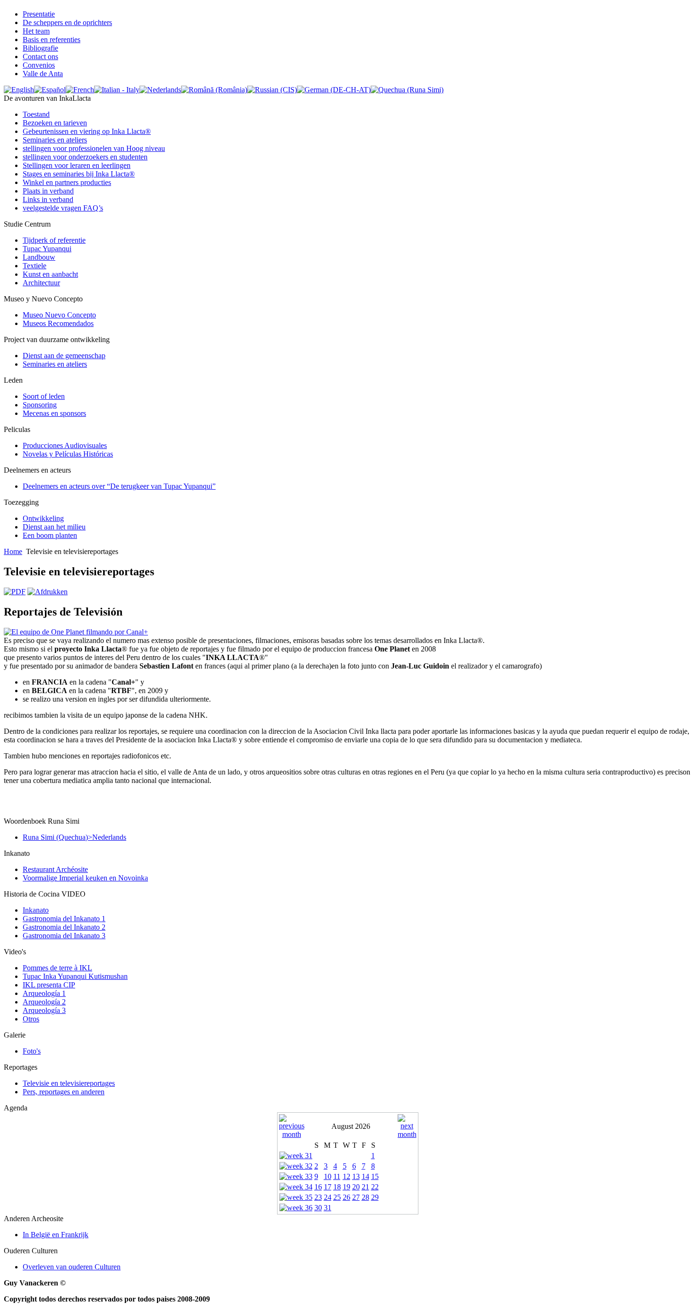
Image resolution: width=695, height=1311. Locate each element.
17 (327, 1187)
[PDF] (15, 592)
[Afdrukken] (47, 592)
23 (318, 1197)
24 (327, 1197)
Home (13, 551)
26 (346, 1197)
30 (318, 1208)
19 (346, 1187)
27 (356, 1197)
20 (356, 1187)
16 (318, 1187)
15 (375, 1176)
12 (346, 1176)
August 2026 (350, 1126)
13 (356, 1176)
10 (327, 1176)
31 (327, 1208)
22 (375, 1187)
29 (375, 1197)
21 (365, 1187)
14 (365, 1176)
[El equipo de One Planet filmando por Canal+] (76, 632)
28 (365, 1197)
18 (337, 1187)
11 (336, 1176)
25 (337, 1197)
